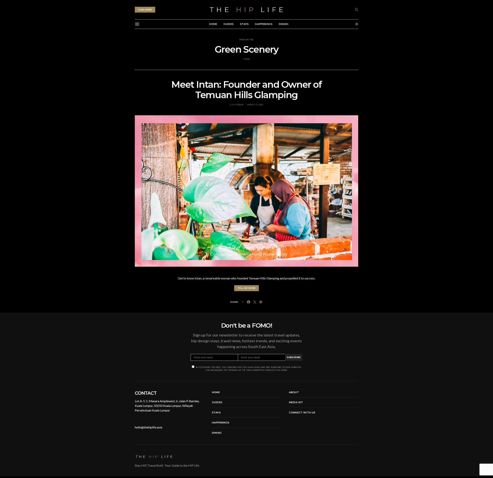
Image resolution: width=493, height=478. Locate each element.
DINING (283, 23)
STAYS (244, 23)
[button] (356, 24)
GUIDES (228, 23)
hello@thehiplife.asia (148, 427)
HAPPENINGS (263, 23)
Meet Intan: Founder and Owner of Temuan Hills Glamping (246, 89)
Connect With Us (302, 412)
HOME (213, 23)
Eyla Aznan (236, 104)
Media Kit (296, 402)
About (294, 392)
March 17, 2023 (255, 104)
